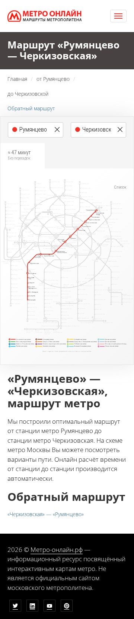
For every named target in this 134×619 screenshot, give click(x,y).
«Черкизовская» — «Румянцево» (45, 514)
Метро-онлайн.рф (57, 549)
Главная (17, 78)
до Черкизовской (27, 93)
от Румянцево (53, 78)
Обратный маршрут (31, 108)
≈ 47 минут (19, 155)
